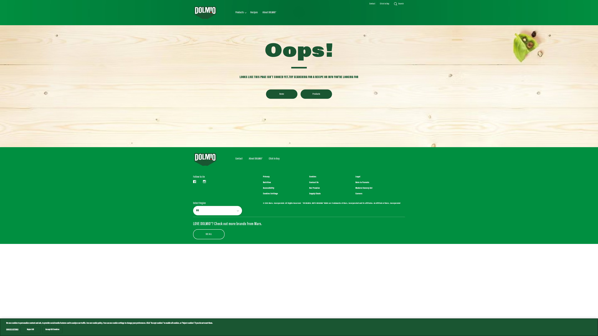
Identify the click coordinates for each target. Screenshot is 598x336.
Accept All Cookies (52, 330)
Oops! (299, 52)
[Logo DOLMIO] (209, 159)
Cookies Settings (270, 194)
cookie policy (97, 323)
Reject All (30, 330)
